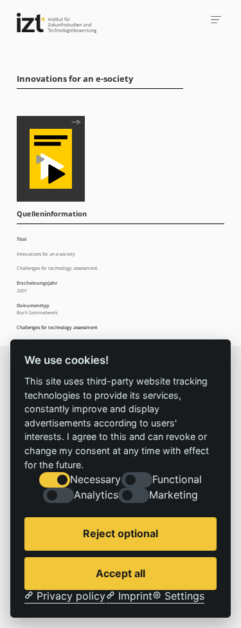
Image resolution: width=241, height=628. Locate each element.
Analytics (96, 495)
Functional (177, 479)
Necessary (95, 479)
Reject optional (120, 533)
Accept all (120, 573)
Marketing (173, 495)
